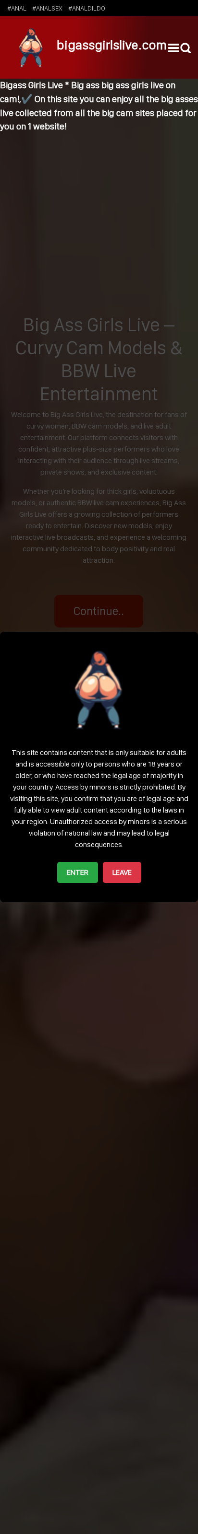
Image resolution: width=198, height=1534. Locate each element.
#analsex (47, 8)
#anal (16, 8)
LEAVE (122, 872)
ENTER (77, 872)
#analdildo (86, 8)
